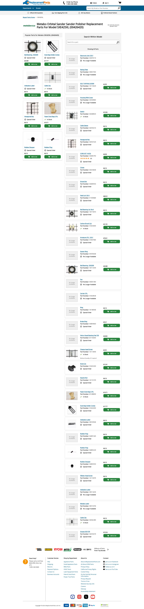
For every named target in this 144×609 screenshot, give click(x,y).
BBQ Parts (67, 567)
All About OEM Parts (87, 564)
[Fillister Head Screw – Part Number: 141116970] (72, 480)
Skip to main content (72, 6)
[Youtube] (93, 597)
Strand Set (83, 181)
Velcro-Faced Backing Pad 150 (89, 335)
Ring (81, 307)
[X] (86, 597)
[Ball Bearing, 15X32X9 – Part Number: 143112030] (32, 46)
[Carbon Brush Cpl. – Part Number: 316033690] (72, 227)
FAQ (48, 562)
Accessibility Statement (88, 591)
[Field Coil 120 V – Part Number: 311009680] (72, 200)
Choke (82, 167)
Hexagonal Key (29, 116)
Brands (38, 8)
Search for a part (72, 42)
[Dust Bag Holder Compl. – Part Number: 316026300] (52, 46)
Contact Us (50, 572)
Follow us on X (109, 567)
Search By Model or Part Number (97, 8)
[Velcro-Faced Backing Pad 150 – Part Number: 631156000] (72, 339)
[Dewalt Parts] (48, 549)
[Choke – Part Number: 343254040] (72, 172)
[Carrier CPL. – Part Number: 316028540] (72, 297)
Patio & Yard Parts (69, 574)
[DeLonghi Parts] (77, 549)
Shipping (50, 564)
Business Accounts (53, 574)
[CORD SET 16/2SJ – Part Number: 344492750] (72, 158)
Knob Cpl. (83, 364)
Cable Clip (47, 86)
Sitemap (83, 589)
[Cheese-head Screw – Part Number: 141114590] (72, 353)
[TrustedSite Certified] (104, 605)
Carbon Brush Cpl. (86, 223)
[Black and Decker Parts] (39, 549)
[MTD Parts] (68, 549)
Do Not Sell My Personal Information (88, 575)
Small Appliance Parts (70, 564)
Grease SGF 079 (85, 532)
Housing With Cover (86, 98)
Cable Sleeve (84, 126)
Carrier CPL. (84, 293)
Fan (81, 279)
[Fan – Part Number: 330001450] (72, 283)
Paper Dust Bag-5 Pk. (51, 116)
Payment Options (52, 569)
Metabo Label (84, 504)
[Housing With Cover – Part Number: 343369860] (72, 102)
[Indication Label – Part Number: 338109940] (32, 77)
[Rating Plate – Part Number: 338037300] (72, 74)
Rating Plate (84, 70)
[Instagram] (79, 597)
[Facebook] (73, 597)
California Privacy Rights (88, 569)
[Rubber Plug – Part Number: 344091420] (72, 438)
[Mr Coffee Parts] (87, 549)
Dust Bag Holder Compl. (52, 55)
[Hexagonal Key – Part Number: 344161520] (32, 108)
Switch (82, 112)
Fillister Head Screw (86, 476)
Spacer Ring (84, 251)
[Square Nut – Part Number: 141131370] (72, 382)
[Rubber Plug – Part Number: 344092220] (52, 139)
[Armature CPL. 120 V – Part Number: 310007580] (72, 241)
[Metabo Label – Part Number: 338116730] (72, 508)
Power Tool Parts (69, 577)
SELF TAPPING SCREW (87, 84)
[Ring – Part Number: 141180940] (72, 311)
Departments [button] (27, 8)
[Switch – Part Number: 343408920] (72, 116)
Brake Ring (83, 321)
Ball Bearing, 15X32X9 (31, 55)
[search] (119, 8)
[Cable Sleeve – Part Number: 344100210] (72, 130)
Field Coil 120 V (85, 195)
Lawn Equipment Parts (71, 572)
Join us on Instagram (112, 564)
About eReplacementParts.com (90, 562)
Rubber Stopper (29, 147)
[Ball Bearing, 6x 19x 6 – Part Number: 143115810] (72, 214)
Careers (83, 586)
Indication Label (29, 86)
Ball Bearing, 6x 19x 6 (87, 209)
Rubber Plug (48, 147)
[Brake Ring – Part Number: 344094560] (72, 325)
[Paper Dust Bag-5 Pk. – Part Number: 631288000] (52, 108)
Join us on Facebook (111, 562)
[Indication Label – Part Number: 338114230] (72, 494)
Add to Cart (34, 64)
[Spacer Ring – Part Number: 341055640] (72, 255)
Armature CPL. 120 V (86, 237)
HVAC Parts (67, 569)
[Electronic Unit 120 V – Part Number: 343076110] (72, 60)
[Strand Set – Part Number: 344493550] (72, 186)
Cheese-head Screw (86, 349)
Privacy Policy (85, 567)
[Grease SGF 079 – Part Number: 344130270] (72, 536)
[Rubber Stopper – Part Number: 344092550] (32, 139)
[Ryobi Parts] (58, 549)
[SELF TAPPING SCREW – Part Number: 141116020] (72, 88)
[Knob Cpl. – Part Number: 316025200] (72, 368)
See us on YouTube (111, 569)
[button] (119, 3)
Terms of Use (85, 581)
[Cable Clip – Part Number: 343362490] (52, 77)
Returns (49, 567)
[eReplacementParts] (36, 2)
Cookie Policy (85, 572)
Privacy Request (86, 579)
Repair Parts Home (29, 17)
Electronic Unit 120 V (86, 56)
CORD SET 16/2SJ (85, 153)
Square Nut (83, 378)
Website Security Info (87, 584)
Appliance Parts (69, 562)
